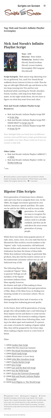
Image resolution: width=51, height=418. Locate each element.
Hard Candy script (23, 398)
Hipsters (29, 400)
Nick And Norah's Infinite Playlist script (29, 179)
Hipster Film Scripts (20, 191)
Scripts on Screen (29, 5)
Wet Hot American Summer (26, 407)
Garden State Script (20, 345)
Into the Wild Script (20, 370)
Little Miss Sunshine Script (23, 359)
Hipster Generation (19, 400)
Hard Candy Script (19, 353)
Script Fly (13, 128)
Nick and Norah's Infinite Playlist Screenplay (22, 404)
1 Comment (33, 181)
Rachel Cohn (22, 181)
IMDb (11, 157)
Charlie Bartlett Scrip (20, 362)
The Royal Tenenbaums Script (24, 350)
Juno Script (16, 365)
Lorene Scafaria (21, 177)
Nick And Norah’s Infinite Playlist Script (24, 45)
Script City (26, 123)
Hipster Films (8, 400)
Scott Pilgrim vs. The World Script (26, 382)
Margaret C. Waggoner (29, 396)
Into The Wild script (39, 400)
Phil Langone (13, 181)
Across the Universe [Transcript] (25, 373)
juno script (7, 402)
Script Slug (14, 117)
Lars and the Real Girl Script (24, 368)
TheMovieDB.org (14, 163)
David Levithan (11, 177)
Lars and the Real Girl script (21, 402)
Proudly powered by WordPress (14, 415)
